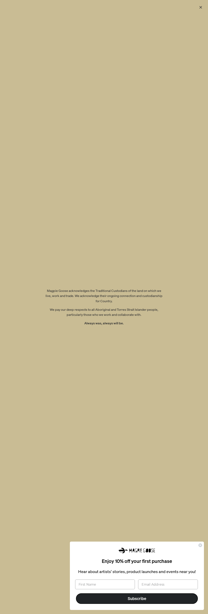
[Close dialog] (200, 545)
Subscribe (137, 598)
